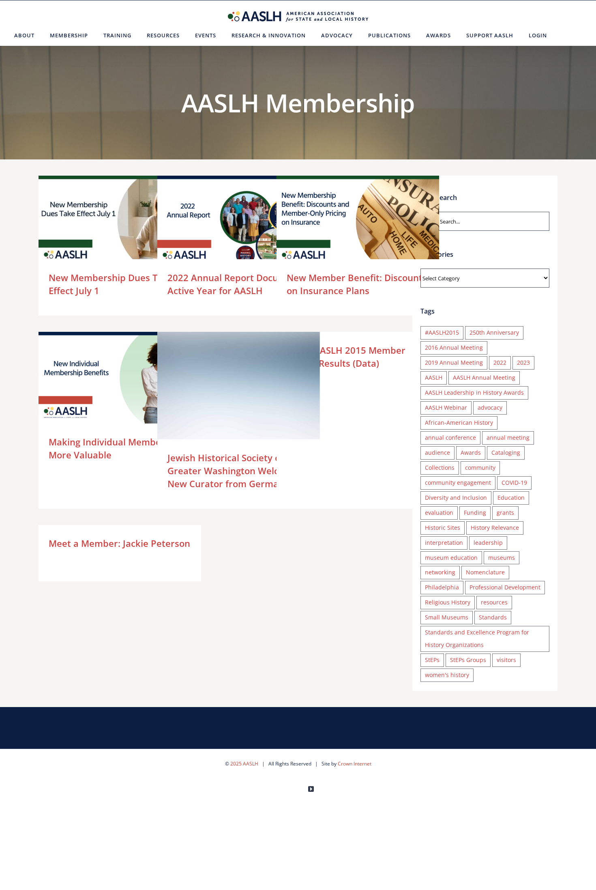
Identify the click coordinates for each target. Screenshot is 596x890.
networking (440, 572)
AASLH (433, 377)
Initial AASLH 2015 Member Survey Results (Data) (346, 356)
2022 (499, 362)
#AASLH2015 (442, 332)
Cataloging (505, 452)
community (480, 467)
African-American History (459, 422)
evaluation (439, 512)
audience (437, 452)
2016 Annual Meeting (454, 347)
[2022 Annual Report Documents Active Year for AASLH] (238, 221)
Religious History (447, 602)
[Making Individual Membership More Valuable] (120, 378)
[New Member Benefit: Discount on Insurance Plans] (358, 221)
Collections (440, 467)
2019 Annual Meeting (454, 362)
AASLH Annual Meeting (484, 377)
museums (501, 557)
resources (494, 602)
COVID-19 (514, 482)
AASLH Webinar (446, 407)
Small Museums (446, 617)
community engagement (458, 482)
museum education (451, 557)
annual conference (450, 437)
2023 (523, 362)
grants (505, 512)
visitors (506, 660)
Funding (475, 512)
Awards (471, 452)
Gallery (131, 221)
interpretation (444, 542)
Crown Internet (354, 763)
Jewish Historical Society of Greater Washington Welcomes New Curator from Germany (227, 386)
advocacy (490, 407)
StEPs (432, 660)
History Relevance (495, 527)
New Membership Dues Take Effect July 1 (108, 221)
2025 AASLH (244, 763)
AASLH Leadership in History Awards (474, 392)
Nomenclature (485, 572)
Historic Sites (442, 527)
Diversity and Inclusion (456, 497)
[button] (564, 35)
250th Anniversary (494, 332)
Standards (493, 617)
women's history (447, 675)
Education (511, 497)
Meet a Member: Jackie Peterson (119, 543)
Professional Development (505, 587)
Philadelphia (442, 587)
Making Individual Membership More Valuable (108, 377)
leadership (488, 542)
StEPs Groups (468, 660)
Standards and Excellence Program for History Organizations (477, 638)
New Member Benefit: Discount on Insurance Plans (346, 221)
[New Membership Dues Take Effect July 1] (120, 221)
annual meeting (508, 437)
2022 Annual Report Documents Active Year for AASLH (227, 221)
